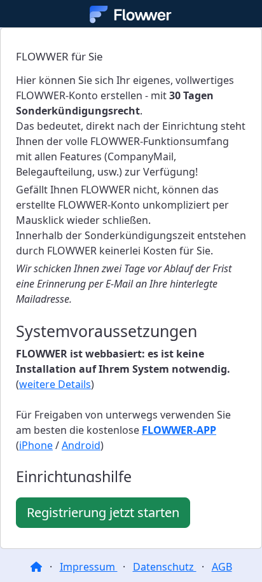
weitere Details (55, 384)
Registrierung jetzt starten (103, 512)
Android (81, 445)
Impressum (89, 567)
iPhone (36, 445)
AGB (222, 567)
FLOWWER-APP (179, 430)
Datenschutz (165, 567)
